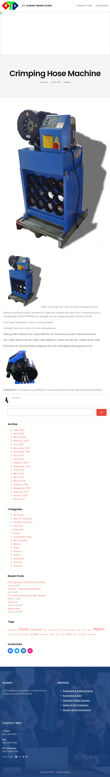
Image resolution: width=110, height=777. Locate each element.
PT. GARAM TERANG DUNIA (37, 5)
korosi (79, 630)
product (35, 634)
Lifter (84, 630)
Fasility (24, 629)
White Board (92, 634)
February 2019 (20, 440)
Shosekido (18, 558)
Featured (18, 529)
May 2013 (18, 473)
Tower (75, 634)
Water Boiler (82, 634)
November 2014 (21, 451)
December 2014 (21, 448)
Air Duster (18, 515)
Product (17, 551)
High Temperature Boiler (67, 630)
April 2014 (18, 459)
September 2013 (22, 466)
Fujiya (16, 533)
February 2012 (20, 491)
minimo (10, 634)
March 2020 (19, 437)
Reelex (16, 555)
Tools (68, 634)
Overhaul (12, 602)
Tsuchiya (18, 565)
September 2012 (22, 488)
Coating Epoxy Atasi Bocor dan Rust (26, 582)
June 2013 (18, 470)
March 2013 (19, 481)
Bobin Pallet (14, 608)
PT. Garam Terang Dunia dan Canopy (27, 595)
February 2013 (20, 484)
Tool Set (17, 562)
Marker (89, 630)
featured (36, 629)
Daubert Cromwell (22, 522)
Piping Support (24, 634)
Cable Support (12, 630)
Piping (16, 634)
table (63, 634)
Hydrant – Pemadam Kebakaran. (24, 589)
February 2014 (21, 462)
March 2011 (19, 499)
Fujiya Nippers (53, 630)
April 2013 (18, 477)
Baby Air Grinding (22, 518)
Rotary (57, 634)
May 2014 (18, 455)
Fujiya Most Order (22, 536)
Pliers (16, 547)
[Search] (101, 412)
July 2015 (18, 444)
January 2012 (20, 495)
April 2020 (18, 433)
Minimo (17, 544)
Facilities (67, 82)
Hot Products (20, 540)
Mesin (98, 629)
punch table (44, 634)
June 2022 (19, 430)
